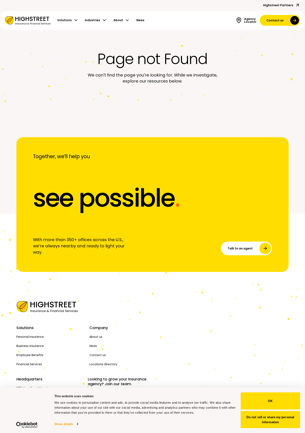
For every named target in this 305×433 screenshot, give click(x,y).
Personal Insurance (30, 337)
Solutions (64, 20)
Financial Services (29, 364)
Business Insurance (30, 346)
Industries (92, 20)
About (118, 20)
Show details (63, 424)
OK (270, 401)
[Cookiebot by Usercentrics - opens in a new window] (27, 425)
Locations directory (103, 364)
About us (95, 337)
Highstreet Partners (278, 5)
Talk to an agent (240, 248)
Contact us (275, 20)
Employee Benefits (29, 355)
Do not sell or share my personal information (270, 419)
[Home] (50, 306)
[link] (28, 20)
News (140, 20)
